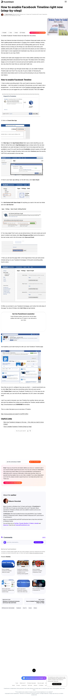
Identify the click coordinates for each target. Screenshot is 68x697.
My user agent (41, 683)
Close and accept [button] (57, 684)
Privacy (18, 685)
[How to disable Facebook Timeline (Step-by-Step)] (8, 564)
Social (30, 608)
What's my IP (22, 683)
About (13, 685)
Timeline (24, 42)
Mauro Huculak (9, 14)
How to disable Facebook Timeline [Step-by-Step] (17, 426)
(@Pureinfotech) (16, 14)
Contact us (23, 685)
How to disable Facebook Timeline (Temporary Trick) (37, 571)
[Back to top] (34, 670)
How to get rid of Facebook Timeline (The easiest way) (8, 590)
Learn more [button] (56, 681)
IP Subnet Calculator (31, 683)
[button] (0, 0)
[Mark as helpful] (28, 431)
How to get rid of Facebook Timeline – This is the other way (22, 590)
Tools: (16, 683)
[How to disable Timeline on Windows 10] (38, 583)
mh (59, 693)
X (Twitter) (41, 685)
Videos (35, 608)
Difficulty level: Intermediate (8, 608)
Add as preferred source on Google (34, 678)
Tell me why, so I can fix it (23, 433)
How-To (24, 608)
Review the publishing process (36, 553)
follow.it (35, 685)
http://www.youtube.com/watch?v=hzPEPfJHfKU (14, 414)
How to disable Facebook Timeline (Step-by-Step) (6, 571)
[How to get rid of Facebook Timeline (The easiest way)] (8, 583)
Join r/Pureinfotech (36, 461)
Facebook (18, 608)
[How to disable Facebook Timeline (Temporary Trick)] (38, 564)
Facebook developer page (32, 87)
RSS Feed (30, 685)
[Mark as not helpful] (30, 431)
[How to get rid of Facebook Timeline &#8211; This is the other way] (23, 583)
